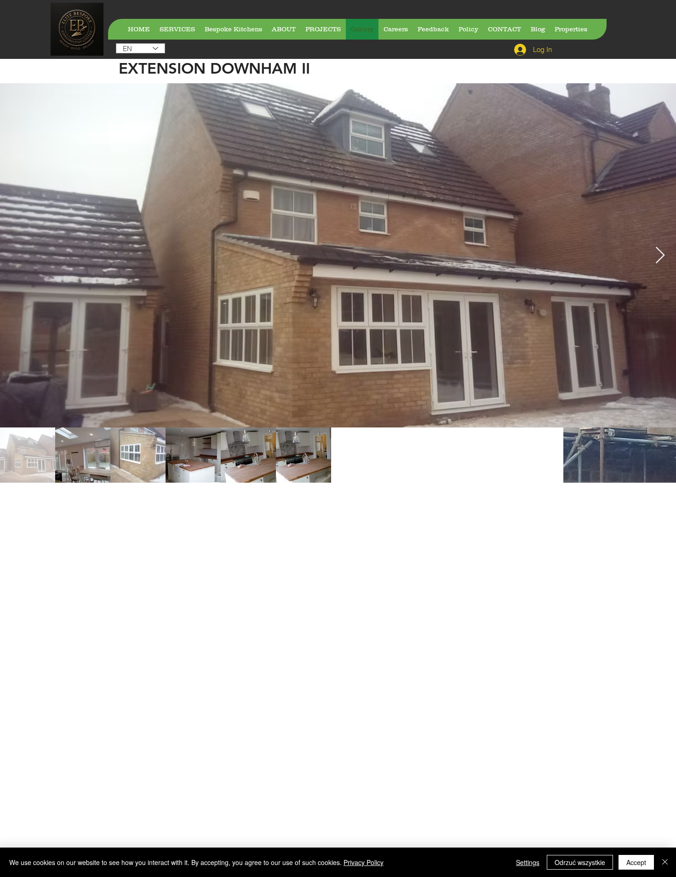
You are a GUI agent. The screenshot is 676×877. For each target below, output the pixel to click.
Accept (636, 862)
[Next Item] (660, 256)
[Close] (664, 862)
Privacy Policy (364, 862)
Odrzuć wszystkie (580, 862)
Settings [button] (527, 862)
